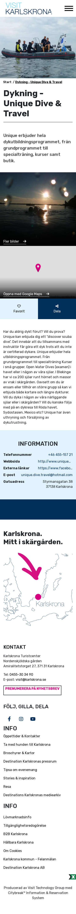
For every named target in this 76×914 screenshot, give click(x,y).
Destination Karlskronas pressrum (30, 761)
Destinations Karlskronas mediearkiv (32, 795)
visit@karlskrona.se (31, 680)
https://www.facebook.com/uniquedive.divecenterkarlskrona (55, 468)
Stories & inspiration (19, 778)
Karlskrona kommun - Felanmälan (29, 859)
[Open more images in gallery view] (38, 209)
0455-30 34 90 (21, 675)
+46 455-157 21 (60, 455)
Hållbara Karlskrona (18, 842)
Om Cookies (12, 851)
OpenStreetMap (52, 296)
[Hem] (28, 8)
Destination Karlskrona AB (24, 868)
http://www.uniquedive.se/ (55, 461)
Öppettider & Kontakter (21, 736)
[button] (38, 268)
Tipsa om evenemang (20, 770)
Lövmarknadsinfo (17, 817)
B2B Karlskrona (15, 834)
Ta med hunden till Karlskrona (26, 745)
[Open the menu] (68, 8)
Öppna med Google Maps (23, 294)
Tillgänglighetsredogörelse (24, 826)
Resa (7, 787)
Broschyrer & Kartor (19, 753)
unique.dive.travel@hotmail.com (47, 475)
